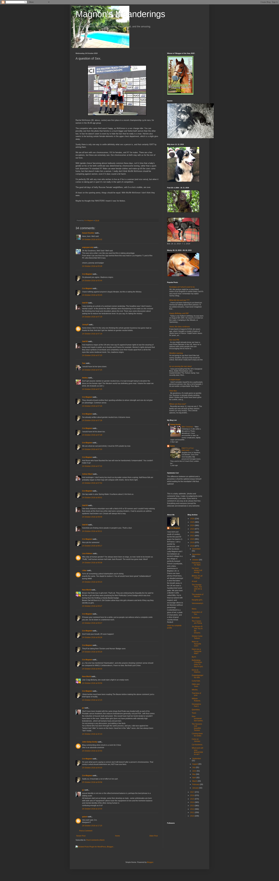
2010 (192, 816)
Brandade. (196, 618)
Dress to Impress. (196, 671)
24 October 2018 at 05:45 (92, 295)
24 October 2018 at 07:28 (92, 420)
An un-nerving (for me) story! (180, 366)
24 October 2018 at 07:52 (92, 483)
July (194, 767)
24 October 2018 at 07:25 (92, 355)
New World (86, 590)
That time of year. (196, 694)
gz (83, 708)
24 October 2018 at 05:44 (92, 281)
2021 (192, 536)
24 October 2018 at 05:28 (92, 266)
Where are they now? (177, 404)
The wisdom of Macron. (197, 595)
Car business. (197, 745)
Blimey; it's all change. (197, 577)
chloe (84, 570)
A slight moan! (174, 380)
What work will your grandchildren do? (197, 751)
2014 (192, 802)
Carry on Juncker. (196, 740)
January (195, 788)
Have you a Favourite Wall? (196, 651)
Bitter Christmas (187, 427)
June (194, 771)
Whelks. (195, 690)
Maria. (194, 609)
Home (117, 836)
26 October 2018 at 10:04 (92, 809)
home (172, 446)
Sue (83, 363)
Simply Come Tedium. (197, 637)
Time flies (173, 391)
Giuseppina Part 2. (196, 705)
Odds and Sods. (196, 685)
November (196, 554)
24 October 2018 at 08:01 (92, 498)
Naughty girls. (197, 600)
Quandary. (196, 710)
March (195, 781)
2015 (192, 799)
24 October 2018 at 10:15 (92, 700)
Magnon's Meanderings (120, 14)
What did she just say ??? (179, 300)
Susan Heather (88, 233)
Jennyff (85, 325)
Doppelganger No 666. (197, 676)
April (194, 778)
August (195, 764)
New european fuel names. (197, 718)
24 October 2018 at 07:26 (92, 406)
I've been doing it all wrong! (197, 570)
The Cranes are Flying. (197, 622)
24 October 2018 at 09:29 (92, 652)
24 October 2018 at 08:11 (92, 531)
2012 (192, 809)
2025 (192, 522)
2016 (192, 795)
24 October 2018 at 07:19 (92, 317)
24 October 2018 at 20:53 (92, 751)
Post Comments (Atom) (95, 840)
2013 (192, 806)
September (196, 759)
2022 (192, 532)
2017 (192, 792)
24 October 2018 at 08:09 (92, 517)
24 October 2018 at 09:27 (92, 606)
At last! (194, 581)
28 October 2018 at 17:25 (92, 826)
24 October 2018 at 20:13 (92, 734)
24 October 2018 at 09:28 (92, 637)
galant (84, 817)
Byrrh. (194, 657)
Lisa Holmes (87, 553)
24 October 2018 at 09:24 (92, 582)
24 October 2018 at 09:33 (92, 669)
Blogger (150, 862)
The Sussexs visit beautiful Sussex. (197, 727)
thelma (85, 378)
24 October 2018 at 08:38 (92, 563)
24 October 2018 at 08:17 (92, 546)
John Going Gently (89, 742)
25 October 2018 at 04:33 (92, 768)
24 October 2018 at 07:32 (92, 466)
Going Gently (175, 425)
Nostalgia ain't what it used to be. (182, 287)
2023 (192, 529)
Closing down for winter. (197, 735)
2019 (192, 542)
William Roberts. (196, 700)
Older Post (153, 836)
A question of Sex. (197, 613)
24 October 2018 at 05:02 (92, 239)
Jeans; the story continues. (179, 327)
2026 (192, 519)
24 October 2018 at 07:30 (92, 449)
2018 (192, 546)
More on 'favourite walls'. (196, 644)
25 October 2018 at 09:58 (92, 782)
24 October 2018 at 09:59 (92, 683)
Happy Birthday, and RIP (179, 313)
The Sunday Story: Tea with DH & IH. (197, 588)
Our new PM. (174, 340)
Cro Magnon (87, 274)
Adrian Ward (87, 474)
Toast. (194, 713)
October (195, 560)
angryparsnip (87, 247)
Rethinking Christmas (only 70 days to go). (197, 663)
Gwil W (85, 303)
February (196, 784)
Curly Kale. (196, 681)
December (196, 549)
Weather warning (176, 353)
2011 (192, 812)
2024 (192, 525)
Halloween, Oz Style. (196, 564)
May (194, 774)
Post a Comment (85, 831)
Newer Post (80, 836)
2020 (192, 539)
